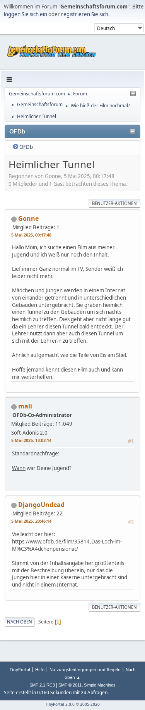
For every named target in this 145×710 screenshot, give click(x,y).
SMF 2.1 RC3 (42, 685)
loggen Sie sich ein (25, 14)
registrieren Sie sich (84, 14)
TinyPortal (20, 669)
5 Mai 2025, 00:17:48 (31, 235)
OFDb (26, 146)
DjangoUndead (41, 504)
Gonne (28, 218)
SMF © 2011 (70, 685)
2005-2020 (90, 704)
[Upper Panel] (133, 94)
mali (25, 406)
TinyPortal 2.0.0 (60, 704)
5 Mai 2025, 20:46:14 (31, 521)
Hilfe (39, 669)
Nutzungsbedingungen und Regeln (85, 669)
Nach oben (19, 622)
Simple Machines (100, 685)
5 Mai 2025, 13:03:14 (31, 440)
